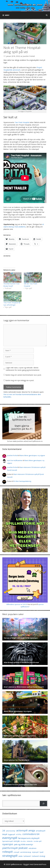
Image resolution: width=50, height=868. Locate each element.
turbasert (27, 856)
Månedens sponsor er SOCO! (17, 604)
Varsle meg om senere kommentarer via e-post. (23, 375)
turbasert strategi (38, 856)
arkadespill (40, 831)
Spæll (41, 852)
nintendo (30, 841)
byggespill (11, 834)
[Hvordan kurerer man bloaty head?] (12, 277)
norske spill (37, 841)
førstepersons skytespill (28, 838)
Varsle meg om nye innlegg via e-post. (19, 380)
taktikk (20, 856)
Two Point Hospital (22, 122)
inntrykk (17, 841)
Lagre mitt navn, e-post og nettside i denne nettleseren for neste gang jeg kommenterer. (23, 369)
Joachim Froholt (29, 56)
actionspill (21, 830)
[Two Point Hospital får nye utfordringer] (12, 296)
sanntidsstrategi (25, 852)
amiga (31, 830)
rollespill (7, 852)
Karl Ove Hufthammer (15, 460)
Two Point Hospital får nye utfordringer (11, 303)
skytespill (35, 852)
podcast (23, 848)
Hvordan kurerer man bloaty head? (11, 285)
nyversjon (7, 844)
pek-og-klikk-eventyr (23, 844)
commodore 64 (30, 834)
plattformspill (10, 848)
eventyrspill (9, 838)
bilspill (4, 834)
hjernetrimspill (7, 841)
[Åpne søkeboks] (46, 15)
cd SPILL (19, 834)
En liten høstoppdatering (22, 481)
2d (3, 830)
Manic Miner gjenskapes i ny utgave (32, 455)
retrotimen (32, 848)
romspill (16, 852)
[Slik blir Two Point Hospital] (33, 277)
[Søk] (43, 803)
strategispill (9, 856)
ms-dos (23, 841)
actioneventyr (10, 831)
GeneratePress (40, 864)
